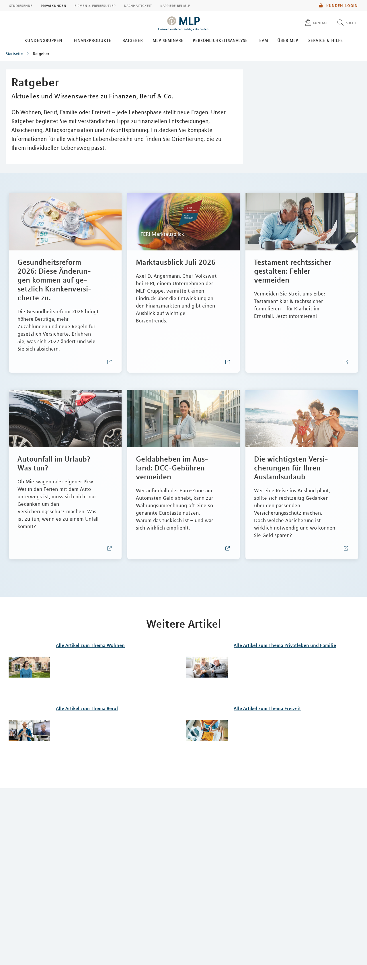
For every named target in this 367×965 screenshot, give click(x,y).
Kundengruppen (43, 40)
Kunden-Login (341, 5)
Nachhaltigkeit (138, 5)
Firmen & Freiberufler (95, 5)
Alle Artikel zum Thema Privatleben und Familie (285, 645)
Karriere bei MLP (175, 5)
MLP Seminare (168, 40)
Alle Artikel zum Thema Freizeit (267, 708)
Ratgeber (132, 40)
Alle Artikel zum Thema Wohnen (90, 645)
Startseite (14, 53)
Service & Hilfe (325, 40)
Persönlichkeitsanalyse (220, 40)
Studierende (20, 5)
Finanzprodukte (92, 40)
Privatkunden (53, 5)
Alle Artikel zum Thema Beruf (87, 708)
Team (262, 40)
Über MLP (287, 40)
